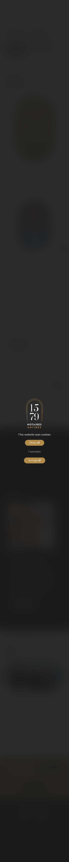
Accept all (34, 460)
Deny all (34, 442)
